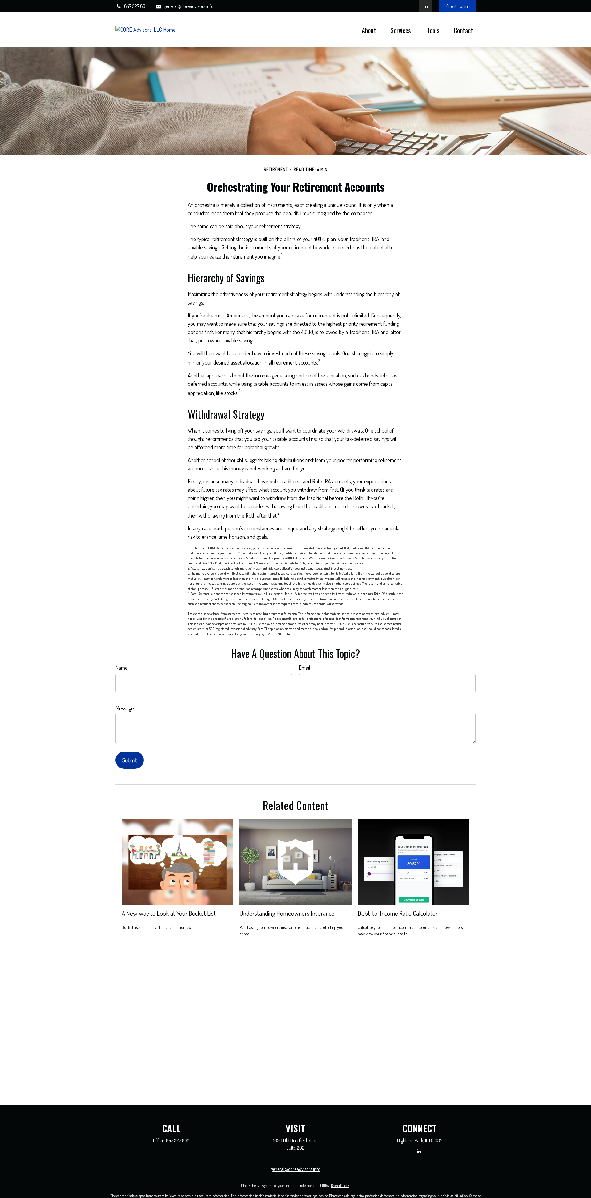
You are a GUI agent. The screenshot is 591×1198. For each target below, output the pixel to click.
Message (124, 708)
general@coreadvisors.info (189, 6)
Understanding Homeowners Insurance (286, 913)
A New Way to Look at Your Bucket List (169, 913)
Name (121, 667)
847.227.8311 (136, 6)
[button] (369, 30)
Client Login (457, 6)
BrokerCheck (340, 1185)
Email (304, 667)
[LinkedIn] (425, 6)
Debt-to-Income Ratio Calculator (398, 913)
